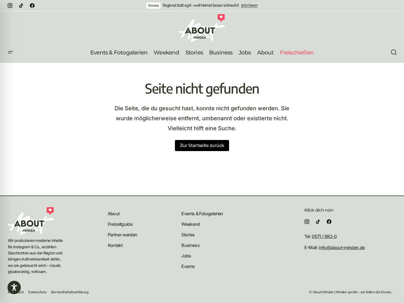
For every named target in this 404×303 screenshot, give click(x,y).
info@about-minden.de (342, 247)
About (114, 213)
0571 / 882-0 (324, 236)
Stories (153, 5)
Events (188, 266)
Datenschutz (37, 292)
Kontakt (115, 245)
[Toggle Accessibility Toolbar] (14, 287)
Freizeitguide (120, 224)
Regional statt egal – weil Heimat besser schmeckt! (201, 5)
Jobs (186, 256)
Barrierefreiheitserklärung (70, 292)
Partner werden (122, 234)
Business (190, 245)
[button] (10, 52)
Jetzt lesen (249, 5)
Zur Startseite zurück (202, 145)
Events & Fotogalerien (202, 213)
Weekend (190, 224)
